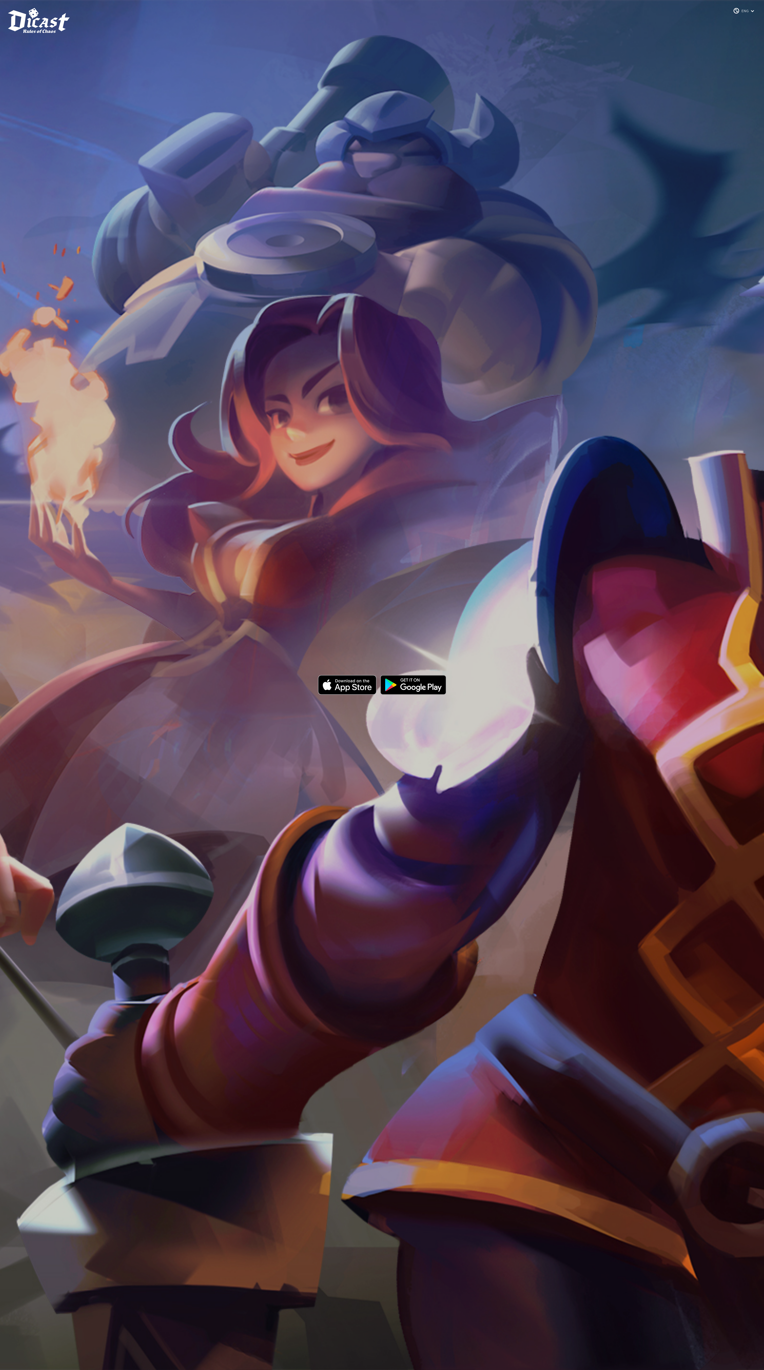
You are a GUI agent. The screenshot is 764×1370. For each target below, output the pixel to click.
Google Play (413, 685)
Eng (745, 11)
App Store (347, 685)
